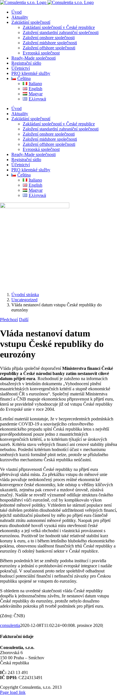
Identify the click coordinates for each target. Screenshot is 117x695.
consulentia (10, 625)
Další (23, 319)
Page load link (13, 692)
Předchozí (9, 319)
